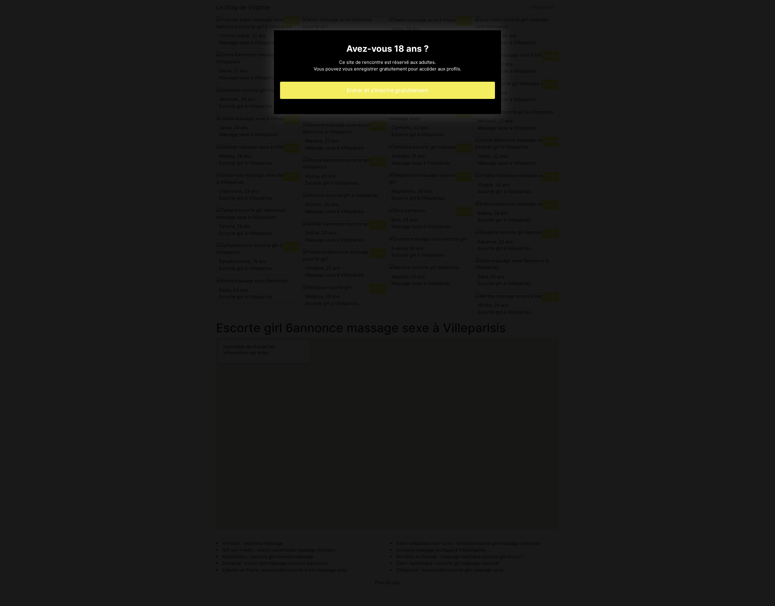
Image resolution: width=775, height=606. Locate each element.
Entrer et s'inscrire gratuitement (387, 90)
